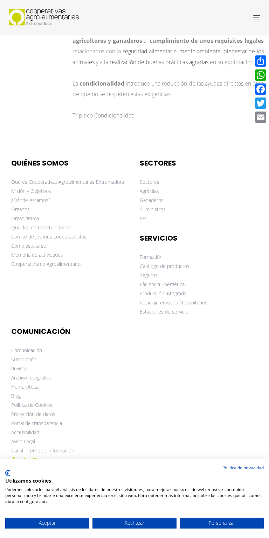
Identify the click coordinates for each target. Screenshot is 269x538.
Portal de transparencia (36, 423)
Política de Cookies (32, 405)
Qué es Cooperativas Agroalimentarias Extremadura (67, 182)
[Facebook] (261, 89)
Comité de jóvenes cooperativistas (49, 236)
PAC (144, 218)
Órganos (20, 209)
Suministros (153, 209)
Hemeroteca (25, 386)
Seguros (149, 275)
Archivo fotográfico (31, 377)
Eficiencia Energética (162, 284)
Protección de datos (33, 414)
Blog (16, 395)
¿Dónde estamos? (30, 200)
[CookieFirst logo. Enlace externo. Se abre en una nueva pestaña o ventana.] (8, 473)
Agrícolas (149, 191)
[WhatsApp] (261, 75)
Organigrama (25, 218)
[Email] (261, 117)
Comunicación (26, 350)
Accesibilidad (25, 432)
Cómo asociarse (28, 245)
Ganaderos (152, 200)
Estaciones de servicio (164, 311)
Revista (19, 368)
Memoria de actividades (37, 254)
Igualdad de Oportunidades (41, 227)
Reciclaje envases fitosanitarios (173, 302)
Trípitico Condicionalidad (104, 115)
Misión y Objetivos (31, 191)
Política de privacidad (243, 468)
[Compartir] (261, 61)
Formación (151, 257)
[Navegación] (218, 17)
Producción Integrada (163, 293)
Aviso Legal (23, 441)
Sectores (149, 182)
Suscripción (23, 359)
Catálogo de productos (164, 266)
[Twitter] (261, 103)
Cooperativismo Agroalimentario (46, 264)
